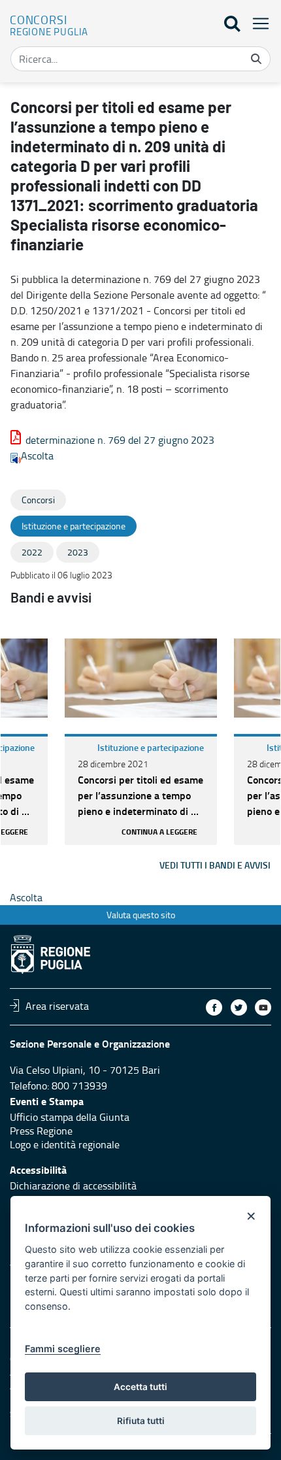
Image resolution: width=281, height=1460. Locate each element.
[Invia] (256, 58)
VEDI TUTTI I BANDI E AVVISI (215, 865)
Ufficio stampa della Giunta (69, 1117)
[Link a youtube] (263, 1007)
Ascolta (37, 455)
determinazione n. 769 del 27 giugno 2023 (119, 440)
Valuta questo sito (141, 914)
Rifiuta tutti (141, 1421)
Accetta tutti (140, 1387)
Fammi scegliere (63, 1348)
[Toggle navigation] (257, 23)
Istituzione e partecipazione (150, 747)
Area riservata (57, 1005)
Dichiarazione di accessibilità (73, 1185)
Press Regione (41, 1130)
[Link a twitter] (239, 1007)
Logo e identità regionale (65, 1144)
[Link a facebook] (214, 1007)
